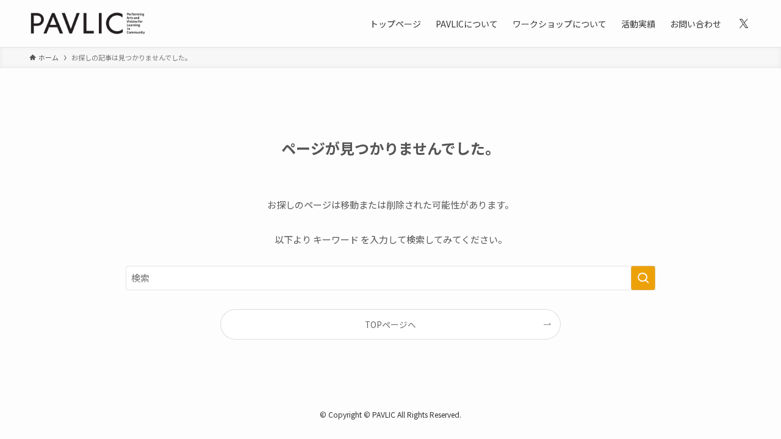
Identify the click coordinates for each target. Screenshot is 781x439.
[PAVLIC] (87, 23)
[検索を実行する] (643, 278)
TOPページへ (390, 324)
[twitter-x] (744, 24)
